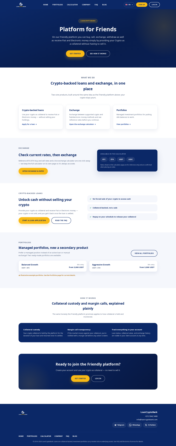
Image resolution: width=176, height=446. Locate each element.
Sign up (142, 5)
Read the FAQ (61, 220)
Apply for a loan (28, 124)
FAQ (96, 5)
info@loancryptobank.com (146, 419)
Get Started (75, 54)
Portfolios (57, 5)
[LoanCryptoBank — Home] (21, 4)
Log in (154, 5)
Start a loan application (34, 220)
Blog (104, 5)
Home (45, 5)
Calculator (72, 5)
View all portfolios (144, 253)
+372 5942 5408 (151, 416)
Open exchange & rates (33, 171)
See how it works (98, 54)
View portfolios (122, 124)
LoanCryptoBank (149, 412)
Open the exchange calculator (81, 124)
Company (86, 5)
